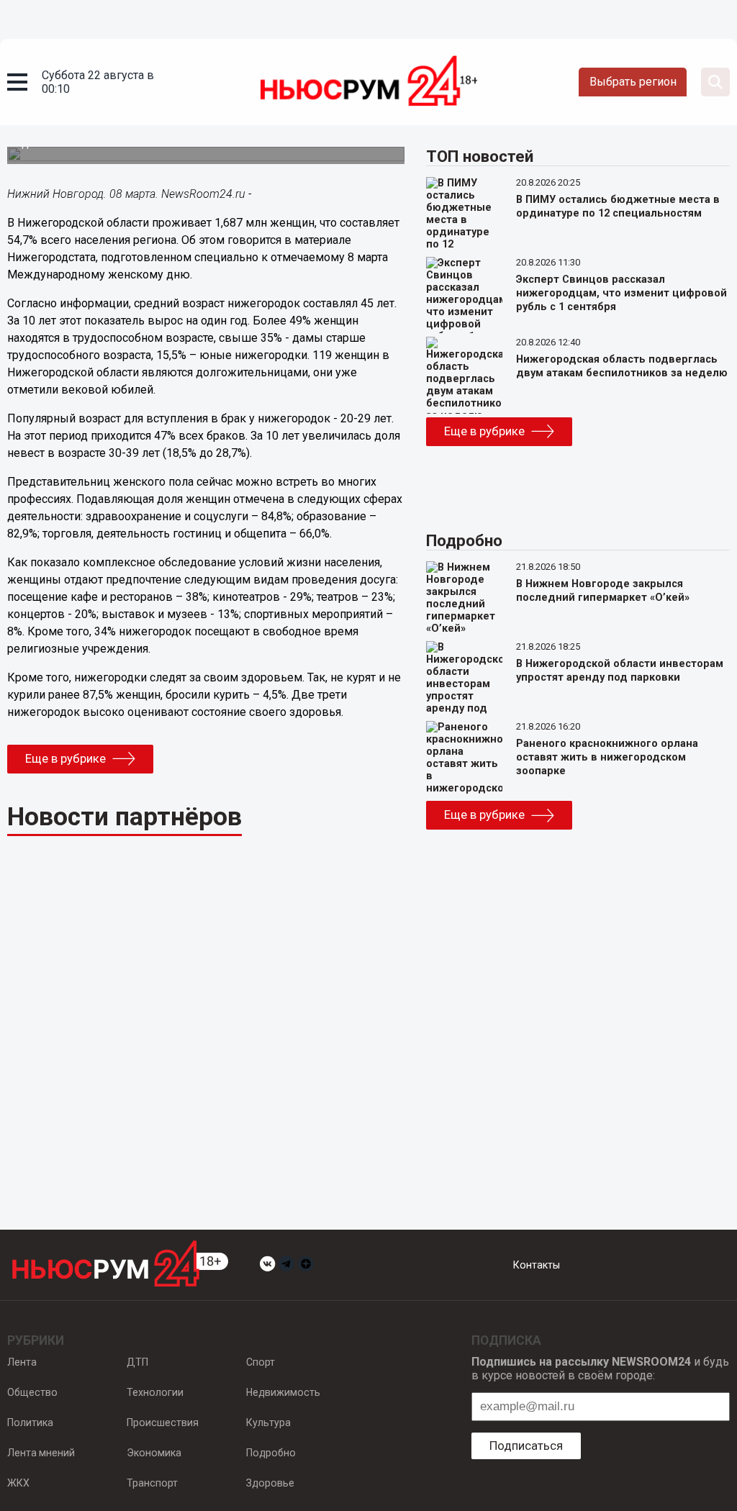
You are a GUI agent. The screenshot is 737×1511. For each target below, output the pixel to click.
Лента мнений (41, 1452)
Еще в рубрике (65, 758)
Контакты (536, 1265)
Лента (22, 1362)
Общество (32, 1392)
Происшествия (163, 1422)
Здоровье (270, 1483)
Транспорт (152, 1483)
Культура (268, 1422)
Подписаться (526, 1445)
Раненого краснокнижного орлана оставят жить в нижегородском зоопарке (607, 757)
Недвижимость (283, 1392)
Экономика (154, 1452)
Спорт (260, 1362)
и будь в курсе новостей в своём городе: (600, 1368)
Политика (30, 1422)
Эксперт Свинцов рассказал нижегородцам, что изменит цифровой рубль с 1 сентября (621, 293)
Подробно (271, 1452)
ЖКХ (18, 1483)
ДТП (137, 1362)
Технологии (155, 1392)
